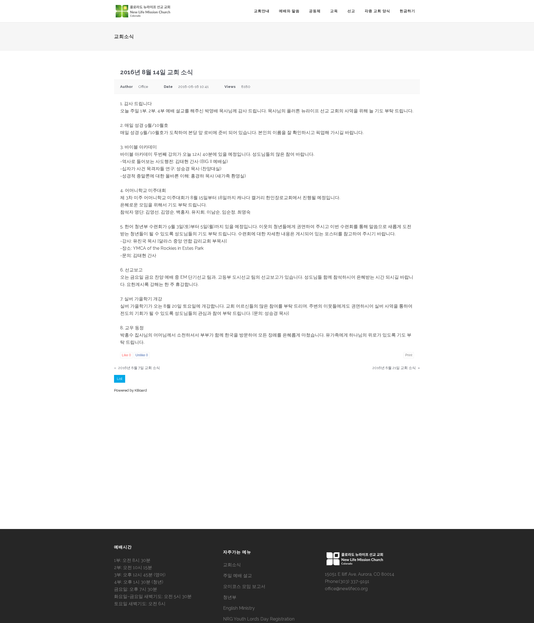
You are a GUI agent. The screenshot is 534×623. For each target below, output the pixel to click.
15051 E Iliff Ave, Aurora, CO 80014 (359, 574)
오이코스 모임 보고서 (244, 586)
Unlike (141, 355)
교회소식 (232, 564)
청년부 (229, 597)
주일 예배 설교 (237, 575)
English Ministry (239, 608)
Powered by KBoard (130, 390)
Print (408, 355)
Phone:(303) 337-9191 (347, 581)
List (119, 379)
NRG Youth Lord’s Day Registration (259, 619)
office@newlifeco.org (346, 588)
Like (126, 355)
